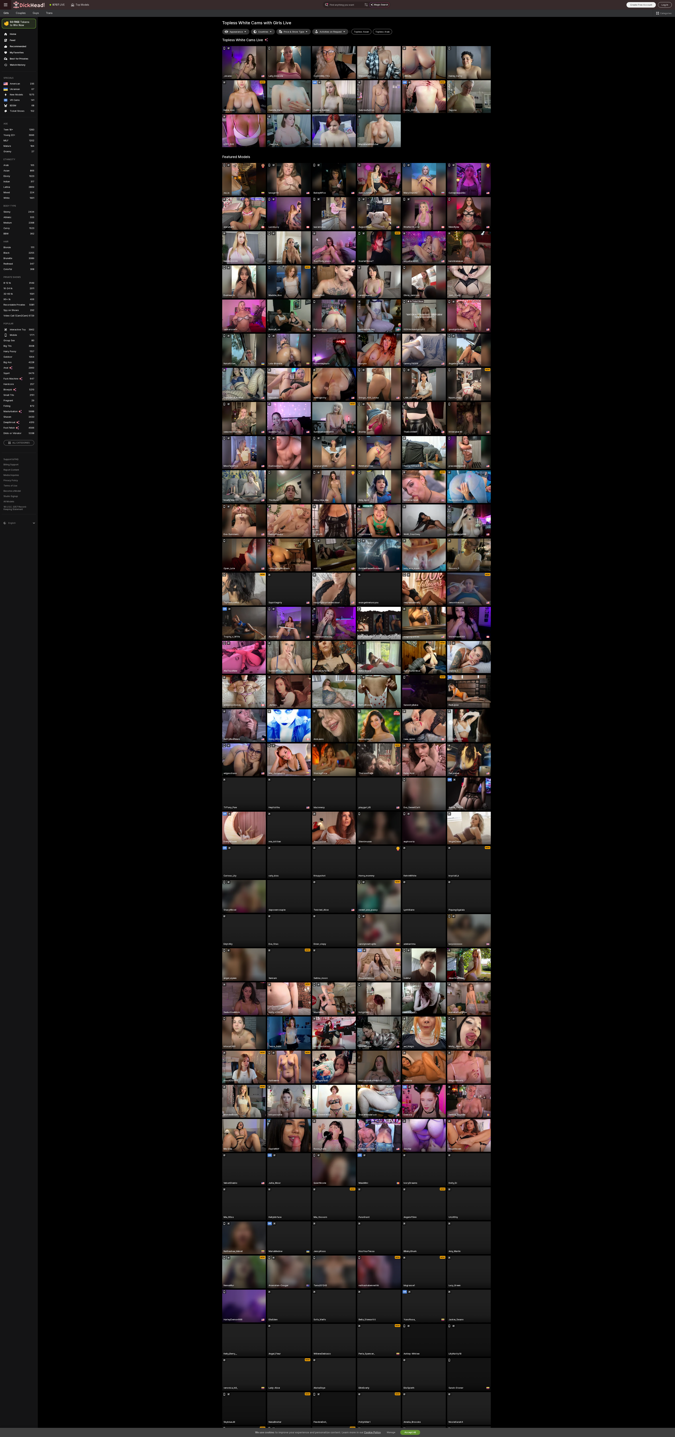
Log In (665, 5)
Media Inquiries (11, 475)
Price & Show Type (294, 31)
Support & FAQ (11, 459)
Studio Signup (11, 496)
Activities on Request (331, 31)
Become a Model (12, 491)
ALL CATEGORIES (21, 443)
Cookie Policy (372, 1432)
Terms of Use (10, 486)
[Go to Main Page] (28, 5)
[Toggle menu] (5, 5)
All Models (9, 501)
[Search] (366, 4)
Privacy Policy (11, 480)
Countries (263, 31)
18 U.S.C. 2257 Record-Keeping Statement (15, 508)
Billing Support (11, 464)
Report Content (11, 470)
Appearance (236, 31)
